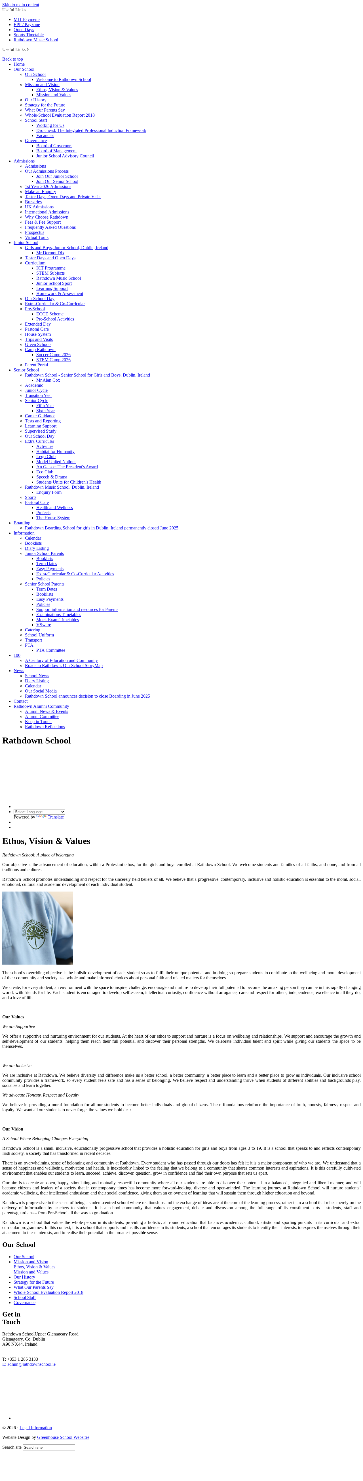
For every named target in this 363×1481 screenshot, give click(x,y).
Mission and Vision (42, 84)
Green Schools (38, 344)
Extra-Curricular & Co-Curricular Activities (75, 573)
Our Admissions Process (47, 171)
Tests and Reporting (43, 420)
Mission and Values (53, 94)
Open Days (24, 29)
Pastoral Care (37, 329)
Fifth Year (45, 405)
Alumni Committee (42, 716)
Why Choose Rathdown (46, 217)
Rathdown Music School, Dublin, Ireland (62, 487)
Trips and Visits (39, 339)
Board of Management (56, 150)
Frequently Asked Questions (50, 227)
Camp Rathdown (40, 349)
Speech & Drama (51, 477)
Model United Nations (56, 461)
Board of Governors (54, 145)
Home (19, 64)
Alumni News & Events (46, 711)
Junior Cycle (36, 390)
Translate (56, 817)
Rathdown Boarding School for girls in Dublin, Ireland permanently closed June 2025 (101, 527)
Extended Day (38, 324)
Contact (21, 701)
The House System (53, 517)
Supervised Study (40, 431)
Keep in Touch (38, 721)
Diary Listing (37, 548)
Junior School (26, 242)
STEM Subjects (50, 273)
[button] (28, 49)
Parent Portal (36, 364)
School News (37, 675)
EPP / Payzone (27, 24)
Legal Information (36, 1427)
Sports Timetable (29, 34)
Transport (33, 640)
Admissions (24, 161)
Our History (36, 99)
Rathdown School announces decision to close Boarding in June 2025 (87, 696)
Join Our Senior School (57, 181)
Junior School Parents (44, 553)
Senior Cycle (36, 400)
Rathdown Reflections (45, 726)
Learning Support (52, 288)
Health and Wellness (54, 507)
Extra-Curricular (39, 441)
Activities (44, 446)
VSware (43, 624)
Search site (12, 1447)
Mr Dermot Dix (50, 252)
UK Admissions (39, 206)
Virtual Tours (36, 237)
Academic (34, 385)
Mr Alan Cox (48, 380)
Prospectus (34, 232)
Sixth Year (45, 410)
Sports (30, 497)
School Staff (36, 120)
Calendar (33, 538)
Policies (43, 578)
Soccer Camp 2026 (53, 354)
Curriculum (35, 262)
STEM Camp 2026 (53, 359)
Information (24, 533)
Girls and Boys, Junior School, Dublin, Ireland (66, 247)
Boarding (22, 522)
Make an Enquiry (40, 191)
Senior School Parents (44, 584)
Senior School (26, 369)
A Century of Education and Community (61, 660)
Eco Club (44, 471)
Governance (36, 140)
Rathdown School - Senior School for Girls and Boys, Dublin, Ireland (87, 375)
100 (17, 655)
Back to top (12, 59)
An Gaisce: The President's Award (67, 466)
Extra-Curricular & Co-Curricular (55, 303)
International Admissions (47, 212)
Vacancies (45, 135)
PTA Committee (50, 650)
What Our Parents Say (45, 110)
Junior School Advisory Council (65, 155)
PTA (29, 645)
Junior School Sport (54, 283)
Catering (32, 629)
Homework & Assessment (59, 293)
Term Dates (46, 563)
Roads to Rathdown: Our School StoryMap (64, 665)
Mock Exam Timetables (57, 619)
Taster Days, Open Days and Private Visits (63, 196)
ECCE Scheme (50, 313)
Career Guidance (40, 415)
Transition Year (38, 395)
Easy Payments (50, 568)
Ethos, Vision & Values (57, 89)
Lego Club (46, 456)
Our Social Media (41, 691)
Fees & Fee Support (43, 222)
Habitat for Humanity (55, 451)
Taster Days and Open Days (50, 257)
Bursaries (33, 201)
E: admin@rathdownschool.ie (29, 1364)
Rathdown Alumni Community (41, 706)
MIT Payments (27, 19)
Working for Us (50, 125)
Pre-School (35, 308)
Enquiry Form (49, 492)
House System (38, 334)
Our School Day (39, 298)
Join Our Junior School (57, 176)
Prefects (43, 512)
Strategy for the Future (45, 104)
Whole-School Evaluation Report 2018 (60, 115)
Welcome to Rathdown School (63, 79)
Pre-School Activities (55, 319)
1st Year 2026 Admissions (48, 186)
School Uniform (39, 634)
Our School (24, 69)
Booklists (33, 543)
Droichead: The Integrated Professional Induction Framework (91, 130)
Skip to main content (20, 4)
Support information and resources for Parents (77, 609)
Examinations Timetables (58, 614)
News (19, 670)
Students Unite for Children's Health (68, 482)
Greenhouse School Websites (63, 1437)
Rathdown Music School (36, 39)
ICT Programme (51, 268)
